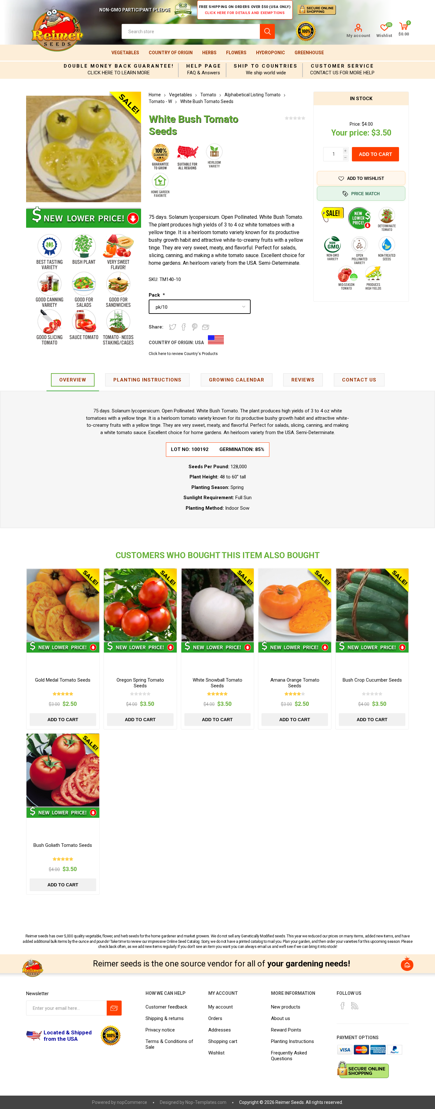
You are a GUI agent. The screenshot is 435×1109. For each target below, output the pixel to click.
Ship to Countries (266, 66)
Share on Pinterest (194, 326)
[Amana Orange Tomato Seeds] (294, 604)
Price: (355, 124)
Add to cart (375, 154)
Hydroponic (270, 52)
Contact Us (359, 380)
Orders (215, 1018)
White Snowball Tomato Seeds (217, 683)
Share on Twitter (172, 326)
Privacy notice (160, 1030)
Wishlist (216, 1053)
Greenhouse (309, 52)
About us (280, 1018)
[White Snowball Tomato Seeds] (217, 604)
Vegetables (125, 52)
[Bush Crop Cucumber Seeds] (372, 604)
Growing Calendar (236, 380)
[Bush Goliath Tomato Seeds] (62, 770)
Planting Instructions (292, 1041)
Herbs (209, 52)
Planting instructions (147, 380)
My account (358, 35)
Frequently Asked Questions (289, 1055)
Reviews (303, 380)
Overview (72, 380)
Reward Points (286, 1030)
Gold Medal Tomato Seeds (62, 680)
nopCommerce (132, 1102)
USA (199, 342)
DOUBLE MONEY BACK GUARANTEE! (119, 66)
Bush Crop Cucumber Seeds (372, 680)
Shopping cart (222, 1041)
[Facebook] (343, 1006)
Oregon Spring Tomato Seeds (140, 683)
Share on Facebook (183, 326)
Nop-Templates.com (205, 1102)
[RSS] (355, 1006)
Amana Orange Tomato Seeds (294, 683)
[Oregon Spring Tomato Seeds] (140, 604)
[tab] (72, 380)
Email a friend (205, 326)
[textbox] (191, 31)
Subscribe (114, 1008)
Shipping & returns (165, 1018)
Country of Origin (171, 52)
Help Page (203, 66)
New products (285, 1007)
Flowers (236, 52)
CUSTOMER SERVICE (342, 66)
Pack (155, 295)
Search (267, 31)
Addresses (219, 1030)
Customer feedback (166, 1007)
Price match (365, 193)
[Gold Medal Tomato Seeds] (62, 604)
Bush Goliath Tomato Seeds (62, 845)
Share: (156, 327)
